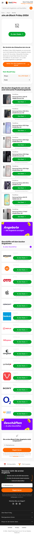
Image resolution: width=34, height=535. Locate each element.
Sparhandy (16, 361)
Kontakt (10, 527)
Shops (8, 12)
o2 (14, 397)
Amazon (15, 253)
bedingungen (15, 456)
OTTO (15, 277)
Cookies (24, 527)
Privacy (17, 527)
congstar (16, 349)
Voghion (15, 373)
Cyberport (16, 301)
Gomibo (15, 313)
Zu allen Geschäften (10, 247)
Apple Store (17, 289)
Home (3, 12)
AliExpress (16, 337)
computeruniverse (19, 409)
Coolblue (16, 265)
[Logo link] (13, 504)
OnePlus (16, 325)
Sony (14, 385)
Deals (6, 80)
